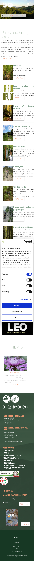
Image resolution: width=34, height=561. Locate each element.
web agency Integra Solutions (17, 555)
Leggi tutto (15, 384)
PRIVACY (7, 502)
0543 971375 (10, 437)
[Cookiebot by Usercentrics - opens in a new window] (24, 241)
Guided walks (19, 187)
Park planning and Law (12, 455)
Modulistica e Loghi (11, 459)
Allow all (17, 305)
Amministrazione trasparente (14, 465)
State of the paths (7, 58)
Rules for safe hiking (23, 227)
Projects (7, 462)
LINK (17, 549)
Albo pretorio (9, 464)
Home (4, 16)
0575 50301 (9, 423)
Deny (17, 318)
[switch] (29, 279)
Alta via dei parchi (21, 126)
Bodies (6, 454)
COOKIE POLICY (17, 533)
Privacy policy (8, 460)
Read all (19, 78)
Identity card (8, 450)
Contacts (7, 469)
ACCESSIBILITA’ (17, 546)
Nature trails (19, 146)
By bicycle (18, 167)
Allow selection (17, 311)
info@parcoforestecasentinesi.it (13, 441)
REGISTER (25, 524)
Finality (6, 452)
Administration (9, 457)
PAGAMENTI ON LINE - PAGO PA (13, 467)
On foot (17, 66)
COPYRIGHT (17, 542)
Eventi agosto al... (15, 372)
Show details (24, 299)
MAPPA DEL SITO (17, 551)
